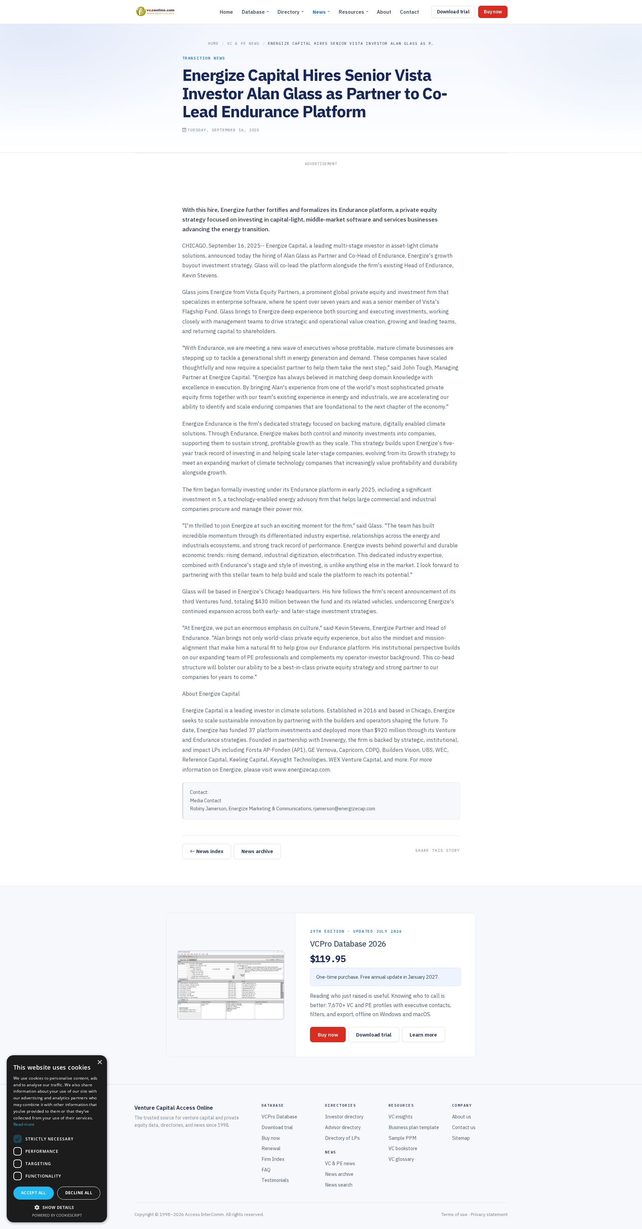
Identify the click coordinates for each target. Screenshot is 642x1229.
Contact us (463, 1127)
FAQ (266, 1170)
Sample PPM (402, 1138)
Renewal (271, 1148)
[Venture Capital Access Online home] (155, 12)
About (384, 12)
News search (338, 1185)
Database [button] (253, 12)
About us (461, 1116)
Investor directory (344, 1116)
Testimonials (275, 1180)
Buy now (493, 12)
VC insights (401, 1116)
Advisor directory (343, 1127)
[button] (56, 1207)
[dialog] (57, 1138)
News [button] (319, 12)
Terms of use (454, 1214)
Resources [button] (351, 12)
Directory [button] (289, 12)
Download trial (453, 12)
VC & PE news (243, 43)
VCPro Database (279, 1116)
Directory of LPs (342, 1138)
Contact (409, 12)
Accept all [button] (33, 1193)
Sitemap (461, 1138)
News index (209, 851)
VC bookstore (403, 1148)
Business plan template (414, 1127)
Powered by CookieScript (57, 1215)
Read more (24, 1124)
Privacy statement (489, 1214)
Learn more (423, 1034)
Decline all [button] (78, 1193)
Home (226, 12)
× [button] (99, 1062)
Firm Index (272, 1159)
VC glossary (401, 1159)
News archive (257, 851)
